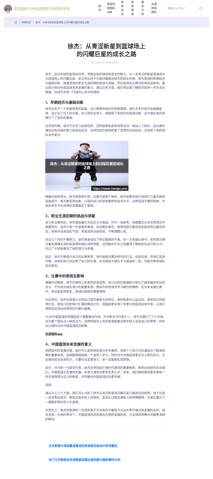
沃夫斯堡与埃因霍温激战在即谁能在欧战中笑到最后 (83, 446)
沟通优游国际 (154, 8)
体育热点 (26, 22)
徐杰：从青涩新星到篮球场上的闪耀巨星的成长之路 (62, 22)
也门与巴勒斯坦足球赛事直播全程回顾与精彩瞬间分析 (84, 460)
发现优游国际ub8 (111, 8)
